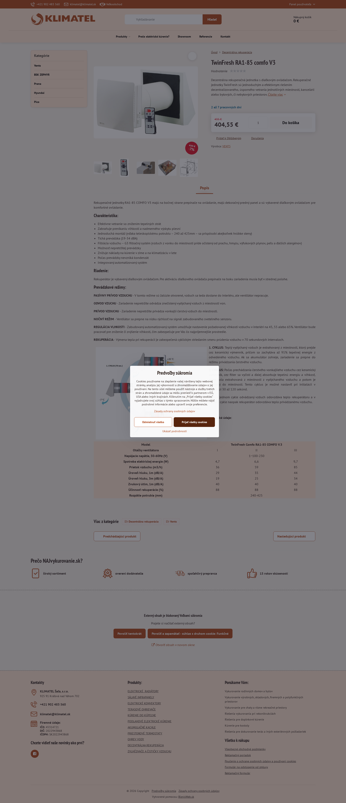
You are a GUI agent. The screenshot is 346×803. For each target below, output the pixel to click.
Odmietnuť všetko (153, 422)
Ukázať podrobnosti (174, 431)
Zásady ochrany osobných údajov (174, 411)
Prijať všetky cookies (194, 422)
